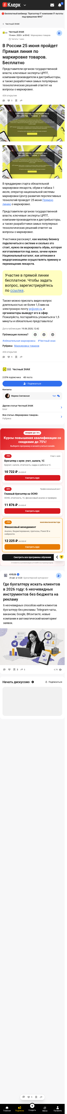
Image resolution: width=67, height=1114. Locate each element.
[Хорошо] (35, 334)
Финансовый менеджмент (20, 527)
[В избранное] (16, 100)
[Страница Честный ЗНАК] (4, 32)
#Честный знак (47, 340)
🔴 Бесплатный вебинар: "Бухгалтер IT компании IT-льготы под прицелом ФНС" (32, 15)
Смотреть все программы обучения (32, 557)
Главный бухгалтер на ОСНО (21, 493)
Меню (45, 1111)
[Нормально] (44, 334)
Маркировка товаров (40, 35)
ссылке (17, 290)
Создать (32, 1110)
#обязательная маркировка (18, 340)
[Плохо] (53, 334)
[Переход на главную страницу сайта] (11, 5)
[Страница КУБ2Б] (5, 575)
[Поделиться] (21, 100)
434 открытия (9, 352)
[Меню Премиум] (24, 5)
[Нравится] (9, 669)
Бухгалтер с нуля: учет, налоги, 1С (24, 460)
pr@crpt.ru (35, 308)
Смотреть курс (32, 478)
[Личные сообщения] (52, 5)
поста (27, 377)
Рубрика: (7, 345)
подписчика (11, 377)
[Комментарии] (3, 100)
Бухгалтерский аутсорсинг (36, 578)
